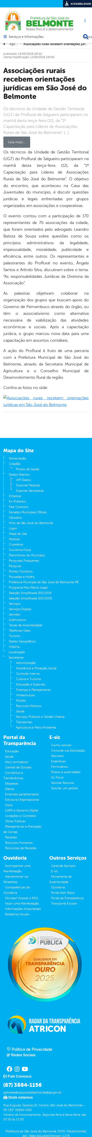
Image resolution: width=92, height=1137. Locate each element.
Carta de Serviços (63, 865)
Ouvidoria (58, 887)
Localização (17, 652)
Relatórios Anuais (17, 914)
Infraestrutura (25, 695)
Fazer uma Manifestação (22, 903)
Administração (26, 663)
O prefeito (16, 544)
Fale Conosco (18, 507)
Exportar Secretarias (30, 490)
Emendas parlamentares (22, 794)
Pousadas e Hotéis (22, 576)
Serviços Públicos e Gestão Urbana (40, 716)
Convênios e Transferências (13, 775)
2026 (60, 1131)
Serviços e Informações (26, 37)
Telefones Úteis (19, 630)
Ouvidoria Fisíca (20, 550)
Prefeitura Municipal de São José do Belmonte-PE (44, 582)
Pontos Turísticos (21, 571)
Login (13, 528)
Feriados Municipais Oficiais (28, 512)
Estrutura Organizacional (22, 799)
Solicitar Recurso (62, 783)
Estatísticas (58, 761)
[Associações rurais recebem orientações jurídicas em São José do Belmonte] (46, 401)
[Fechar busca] (85, 36)
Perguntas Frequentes (24, 560)
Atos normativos (16, 762)
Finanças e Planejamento (33, 689)
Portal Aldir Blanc (63, 892)
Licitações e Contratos (20, 815)
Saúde (20, 711)
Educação (12, 751)
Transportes (24, 722)
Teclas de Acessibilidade (25, 625)
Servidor (15, 614)
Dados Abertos (19, 474)
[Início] (4, 44)
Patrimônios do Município (27, 555)
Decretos (57, 756)
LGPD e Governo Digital (21, 810)
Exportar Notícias (28, 485)
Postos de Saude (27, 469)
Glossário (15, 517)
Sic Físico (57, 777)
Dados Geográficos (22, 641)
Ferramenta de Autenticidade (60, 879)
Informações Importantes (23, 909)
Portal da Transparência (67, 898)
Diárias (9, 789)
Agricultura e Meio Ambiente (36, 727)
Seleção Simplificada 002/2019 (30, 598)
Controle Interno (28, 673)
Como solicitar (61, 745)
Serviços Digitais (20, 609)
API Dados (23, 480)
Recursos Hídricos (28, 706)
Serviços (15, 603)
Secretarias (16, 657)
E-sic (54, 871)
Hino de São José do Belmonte (31, 523)
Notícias (14, 539)
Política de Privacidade (31, 1049)
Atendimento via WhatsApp (15, 879)
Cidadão (15, 463)
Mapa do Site (18, 533)
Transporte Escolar (64, 903)
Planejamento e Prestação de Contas (22, 829)
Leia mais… (16, 142)
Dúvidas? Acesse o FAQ (21, 898)
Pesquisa (15, 566)
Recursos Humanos (19, 842)
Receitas (11, 837)
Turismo (14, 636)
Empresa (15, 496)
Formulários (59, 766)
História (14, 646)
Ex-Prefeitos (17, 501)
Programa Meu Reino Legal (28, 587)
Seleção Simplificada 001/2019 (30, 593)
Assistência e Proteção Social (36, 668)
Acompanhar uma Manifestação (16, 868)
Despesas (11, 783)
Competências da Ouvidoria (16, 890)
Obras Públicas (15, 821)
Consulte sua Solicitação (68, 750)
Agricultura (17, 44)
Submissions (17, 620)
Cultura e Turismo (28, 679)
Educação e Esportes (30, 684)
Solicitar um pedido (64, 788)
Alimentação (17, 458)
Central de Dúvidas (18, 767)
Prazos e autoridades (65, 772)
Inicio (9, 805)
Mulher (21, 700)
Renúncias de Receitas (20, 848)
